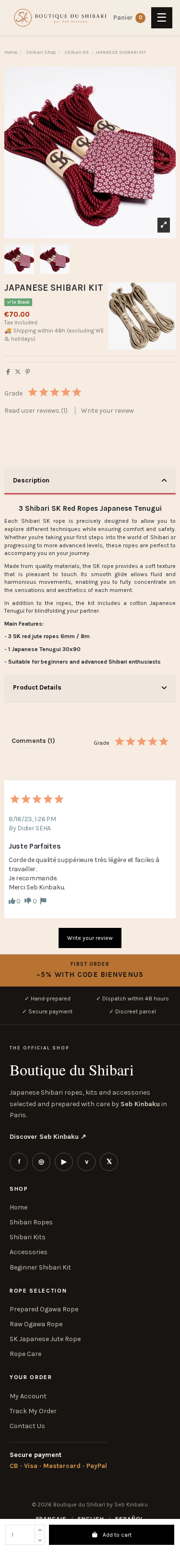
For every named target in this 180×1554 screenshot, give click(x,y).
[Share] (8, 372)
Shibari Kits (28, 1237)
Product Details (37, 687)
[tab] (90, 481)
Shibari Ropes (31, 1222)
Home (18, 1207)
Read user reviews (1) (36, 411)
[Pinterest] (27, 372)
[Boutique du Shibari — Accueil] (58, 17)
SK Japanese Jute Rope (45, 1339)
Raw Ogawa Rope (36, 1324)
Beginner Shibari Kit (40, 1267)
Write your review (107, 411)
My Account (28, 1396)
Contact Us (27, 1426)
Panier (141, 17)
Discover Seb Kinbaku (48, 1137)
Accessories (29, 1252)
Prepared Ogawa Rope (44, 1309)
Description (31, 480)
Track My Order (33, 1411)
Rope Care (25, 1354)
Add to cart (117, 1534)
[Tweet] (18, 372)
